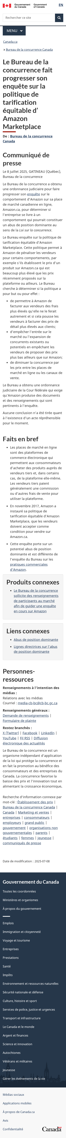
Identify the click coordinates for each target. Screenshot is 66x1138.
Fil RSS (25, 738)
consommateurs (37, 817)
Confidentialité (13, 1129)
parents (41, 833)
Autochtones (12, 1053)
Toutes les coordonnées (19, 891)
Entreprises (11, 949)
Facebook (30, 733)
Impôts (8, 975)
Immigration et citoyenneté (22, 932)
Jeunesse (9, 1070)
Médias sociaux (13, 1095)
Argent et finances (15, 1035)
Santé (7, 966)
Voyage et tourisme (16, 940)
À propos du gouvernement (22, 909)
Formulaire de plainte (19, 720)
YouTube (9, 738)
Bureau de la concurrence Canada (29, 50)
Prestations (11, 958)
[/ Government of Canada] (25, 5)
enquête (33, 194)
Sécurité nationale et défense (23, 992)
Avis (5, 1121)
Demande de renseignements (26, 715)
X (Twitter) (11, 733)
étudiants (10, 838)
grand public (34, 822)
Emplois (8, 923)
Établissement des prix (35, 802)
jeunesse (44, 838)
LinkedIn (47, 733)
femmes (27, 838)
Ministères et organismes (20, 900)
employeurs (12, 822)
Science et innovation (17, 1044)
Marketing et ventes (33, 812)
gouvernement (14, 828)
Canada (8, 812)
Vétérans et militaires (17, 1061)
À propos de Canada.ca (19, 1112)
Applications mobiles (17, 1103)
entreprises (11, 817)
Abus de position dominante (36, 639)
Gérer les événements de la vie (24, 1079)
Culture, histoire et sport (20, 1001)
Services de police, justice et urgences (29, 1010)
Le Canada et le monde (18, 1027)
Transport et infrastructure (22, 1018)
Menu (16, 30)
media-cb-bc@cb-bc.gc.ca (37, 703)
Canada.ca (10, 42)
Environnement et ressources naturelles (30, 984)
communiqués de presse (22, 843)
